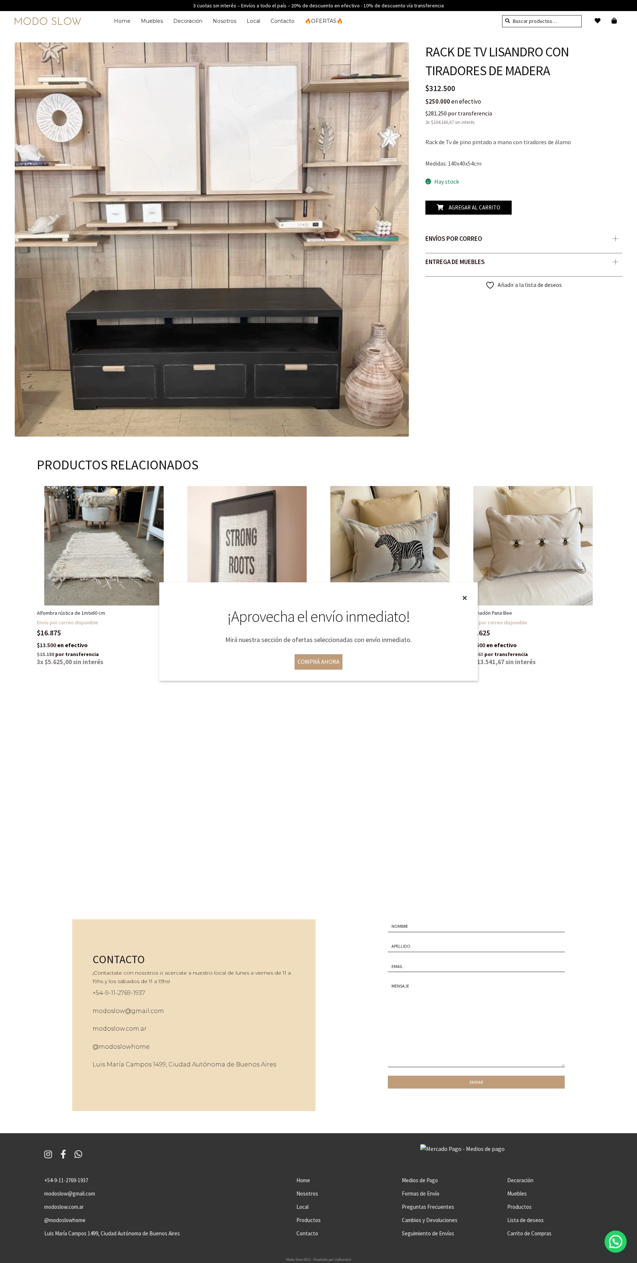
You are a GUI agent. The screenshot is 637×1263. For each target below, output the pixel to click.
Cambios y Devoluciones (429, 1220)
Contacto (283, 21)
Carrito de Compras (529, 1233)
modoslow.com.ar (120, 1028)
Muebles (152, 21)
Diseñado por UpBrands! (332, 1259)
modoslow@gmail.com (128, 1010)
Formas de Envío (420, 1193)
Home (122, 21)
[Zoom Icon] (212, 239)
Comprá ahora (318, 662)
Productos (308, 1220)
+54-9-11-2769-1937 (66, 1180)
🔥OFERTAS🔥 (324, 21)
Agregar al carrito (474, 207)
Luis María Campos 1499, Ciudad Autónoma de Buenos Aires (184, 1064)
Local (253, 21)
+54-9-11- (105, 992)
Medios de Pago (420, 1180)
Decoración (187, 21)
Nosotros (224, 21)
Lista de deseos (525, 1220)
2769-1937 (131, 992)
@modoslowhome (121, 1046)
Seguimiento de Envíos (428, 1233)
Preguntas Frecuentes (428, 1206)
